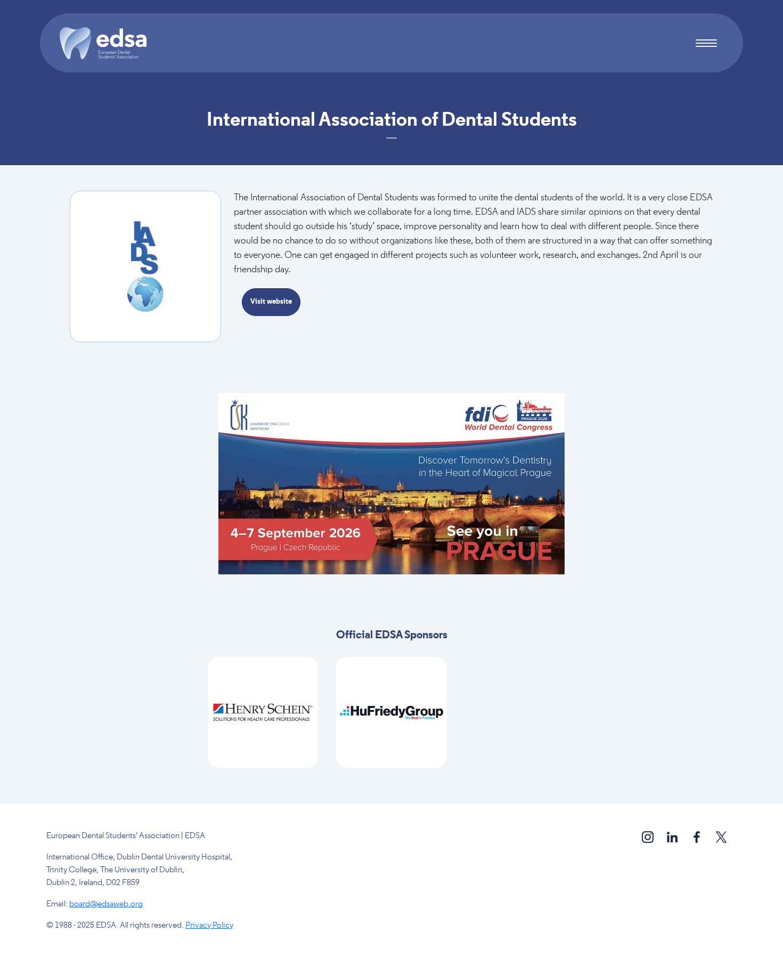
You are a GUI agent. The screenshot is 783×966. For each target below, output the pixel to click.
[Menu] (706, 44)
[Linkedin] (673, 836)
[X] (721, 836)
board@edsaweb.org (106, 904)
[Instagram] (648, 836)
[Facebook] (697, 836)
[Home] (108, 43)
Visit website (271, 302)
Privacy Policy (209, 925)
